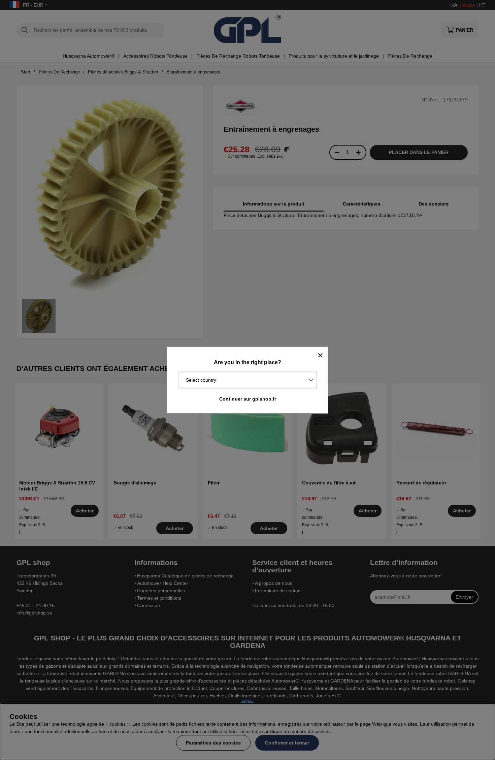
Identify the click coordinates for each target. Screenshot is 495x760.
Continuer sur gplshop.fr (247, 399)
